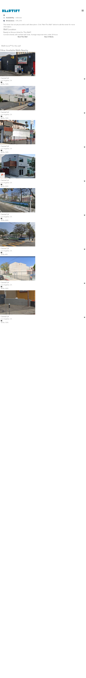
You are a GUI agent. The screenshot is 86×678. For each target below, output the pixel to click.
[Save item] (4, 15)
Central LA (5, 78)
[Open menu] (82, 10)
